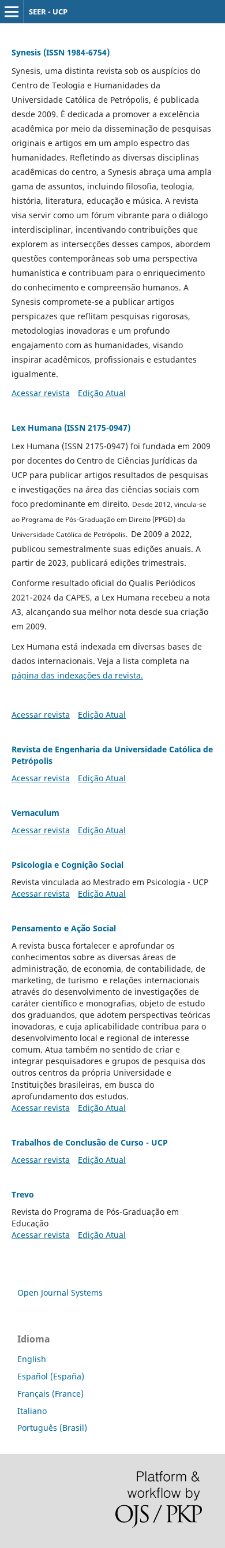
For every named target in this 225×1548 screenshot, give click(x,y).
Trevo (23, 1194)
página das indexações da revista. (77, 675)
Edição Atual (102, 392)
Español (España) (50, 1376)
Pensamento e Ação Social (64, 928)
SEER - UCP (48, 11)
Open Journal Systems (60, 1292)
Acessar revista (41, 392)
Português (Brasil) (52, 1427)
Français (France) (50, 1393)
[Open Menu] (11, 11)
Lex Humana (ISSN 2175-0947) (71, 427)
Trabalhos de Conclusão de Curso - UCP (90, 1142)
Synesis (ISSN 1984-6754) (61, 52)
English (31, 1358)
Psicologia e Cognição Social (67, 864)
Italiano (32, 1410)
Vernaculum (35, 812)
